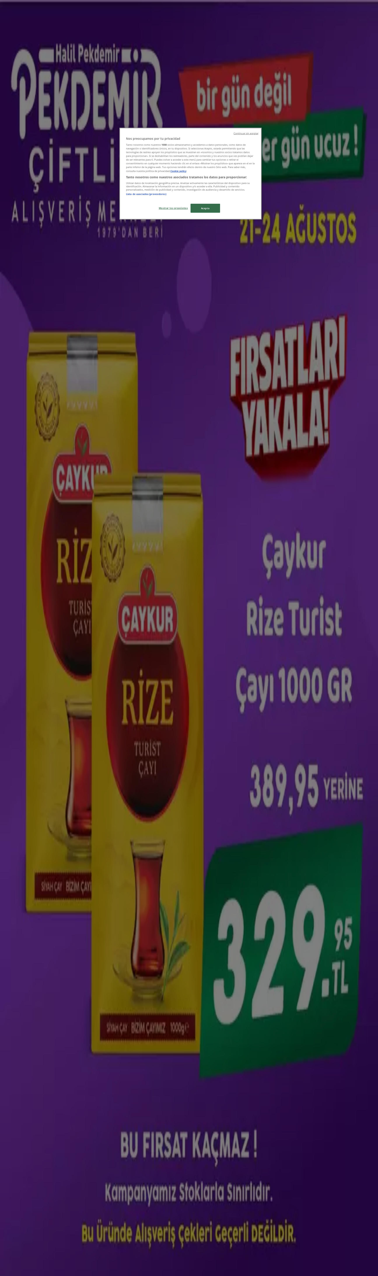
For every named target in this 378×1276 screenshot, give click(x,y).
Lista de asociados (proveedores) (146, 194)
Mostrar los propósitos (173, 208)
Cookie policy (178, 171)
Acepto (205, 208)
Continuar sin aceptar (246, 133)
